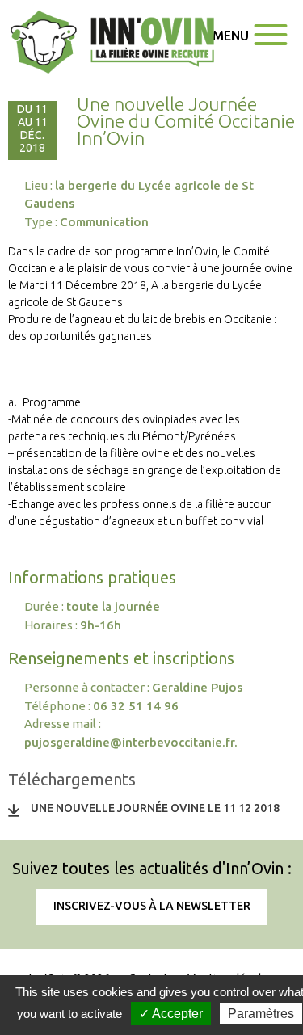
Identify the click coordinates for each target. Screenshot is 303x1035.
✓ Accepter (171, 1013)
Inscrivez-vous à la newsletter (151, 905)
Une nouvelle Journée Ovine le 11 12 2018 (155, 807)
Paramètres (261, 1013)
